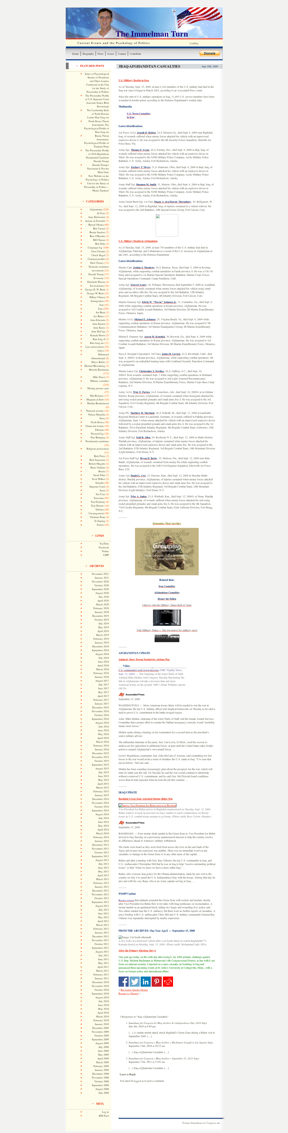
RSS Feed (104, 1115)
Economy (99, 278)
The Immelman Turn (151, 33)
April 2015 (103, 783)
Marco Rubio (98, 362)
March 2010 (102, 1016)
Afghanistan (96, 209)
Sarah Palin (99, 475)
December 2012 (100, 890)
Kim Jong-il (99, 339)
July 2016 (104, 726)
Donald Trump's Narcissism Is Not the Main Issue (98, 168)
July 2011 (104, 955)
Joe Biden (99, 316)
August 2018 (102, 654)
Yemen (100, 524)
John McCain (98, 331)
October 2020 (101, 585)
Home (75, 53)
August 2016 (102, 722)
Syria (102, 490)
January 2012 (102, 932)
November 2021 (100, 573)
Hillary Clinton (97, 297)
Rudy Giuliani (97, 467)
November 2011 (100, 940)
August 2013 (102, 860)
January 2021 (102, 577)
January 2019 (102, 642)
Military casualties (99, 380)
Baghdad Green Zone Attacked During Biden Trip (146, 799)
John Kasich (98, 323)
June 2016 (103, 730)
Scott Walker (98, 479)
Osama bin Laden (95, 426)
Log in (105, 1111)
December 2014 (100, 799)
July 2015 (104, 772)
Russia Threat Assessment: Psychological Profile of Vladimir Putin (96, 141)
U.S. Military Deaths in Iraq (134, 80)
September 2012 (100, 902)
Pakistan (99, 429)
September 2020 (100, 589)
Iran (101, 304)
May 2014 (103, 825)
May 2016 (103, 734)
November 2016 (100, 711)
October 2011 (101, 944)
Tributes (99, 509)
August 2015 (102, 768)
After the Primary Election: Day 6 (137, 950)
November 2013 (100, 848)
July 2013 (104, 863)
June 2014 (103, 821)
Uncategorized (96, 513)
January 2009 (102, 1070)
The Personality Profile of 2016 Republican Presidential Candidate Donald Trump (97, 156)
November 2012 (100, 894)
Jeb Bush (100, 312)
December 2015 (100, 753)
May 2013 (103, 871)
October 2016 (101, 715)
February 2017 (101, 699)
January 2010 (102, 1024)
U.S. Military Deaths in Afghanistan (138, 241)
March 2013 (102, 879)
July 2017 (104, 684)
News (102, 418)
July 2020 (104, 596)
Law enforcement (95, 346)
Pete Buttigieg (98, 437)
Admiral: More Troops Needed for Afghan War (144, 659)
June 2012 (103, 913)
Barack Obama (96, 224)
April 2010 (103, 1012)
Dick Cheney (97, 262)
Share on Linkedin (146, 982)
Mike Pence (99, 377)
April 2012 (103, 921)
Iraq (100, 308)
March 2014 (102, 833)
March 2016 (102, 741)
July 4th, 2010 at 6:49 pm (142, 1026)
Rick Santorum (97, 459)
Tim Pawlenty (98, 501)
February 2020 (101, 608)
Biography (88, 53)
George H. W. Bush (95, 289)
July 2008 (104, 1092)
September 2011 (100, 947)
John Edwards (97, 320)
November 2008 (100, 1077)
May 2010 (103, 1008)
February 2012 (101, 928)
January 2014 (102, 841)
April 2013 (103, 875)
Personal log (97, 433)
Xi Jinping (99, 521)
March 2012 (102, 925)
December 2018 (100, 646)
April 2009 (103, 1058)
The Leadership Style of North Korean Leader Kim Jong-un (98, 113)
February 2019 (101, 638)
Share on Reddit (168, 982)
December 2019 (100, 615)
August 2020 (102, 593)
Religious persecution (98, 448)
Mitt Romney (97, 395)
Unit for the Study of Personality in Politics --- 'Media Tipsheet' (96, 187)
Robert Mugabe (97, 463)
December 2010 (100, 982)
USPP (106, 555)
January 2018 (102, 676)
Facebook (104, 547)
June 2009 (103, 1050)
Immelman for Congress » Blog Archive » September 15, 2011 (161, 1058)
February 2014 (101, 837)
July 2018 (104, 657)
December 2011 (100, 936)
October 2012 (101, 898)
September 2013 (100, 856)
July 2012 (104, 909)
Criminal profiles (96, 259)
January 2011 (102, 978)
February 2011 (101, 974)
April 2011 (103, 966)
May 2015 (103, 780)
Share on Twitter (135, 982)
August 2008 (102, 1089)
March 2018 (102, 669)
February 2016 (101, 745)
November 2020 (100, 581)
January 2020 (102, 612)
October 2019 (101, 619)
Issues (110, 53)
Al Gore (101, 213)
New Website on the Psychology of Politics (97, 177)
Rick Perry (99, 456)
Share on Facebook (124, 982)
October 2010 (101, 989)
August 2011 (102, 951)
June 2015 (103, 776)
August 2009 (102, 1043)
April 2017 (103, 696)
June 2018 (103, 661)
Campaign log (95, 247)
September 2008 (100, 1085)
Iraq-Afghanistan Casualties (149, 66)
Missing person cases (98, 388)
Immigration (97, 301)
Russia (102, 471)
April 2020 (103, 600)
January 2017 (102, 703)
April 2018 (103, 665)
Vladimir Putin (97, 517)
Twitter (105, 551)
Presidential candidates (97, 441)
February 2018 (101, 673)
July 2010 (104, 1001)
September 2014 (100, 810)
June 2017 (103, 688)
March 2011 (102, 970)
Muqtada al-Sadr (95, 399)
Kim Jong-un (97, 343)
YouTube (104, 543)
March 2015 (102, 787)
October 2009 (101, 1035)
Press (101, 53)
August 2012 (102, 905)
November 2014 (100, 802)
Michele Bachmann (99, 369)
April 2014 (103, 829)
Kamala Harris (97, 335)
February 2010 (101, 1020)
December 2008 (100, 1073)
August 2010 (102, 997)
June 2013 (103, 867)
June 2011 (103, 959)
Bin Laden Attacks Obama (134, 989)
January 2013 (102, 886)
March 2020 (102, 604)
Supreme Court (97, 486)
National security (95, 410)
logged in (139, 1080)
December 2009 (100, 1028)
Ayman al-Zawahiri (95, 220)
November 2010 (100, 986)
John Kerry (99, 327)
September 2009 (100, 1039)
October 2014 (101, 806)
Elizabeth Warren (96, 281)
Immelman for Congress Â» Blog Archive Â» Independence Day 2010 (165, 1023)
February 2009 (101, 1066)
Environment (97, 285)
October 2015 (101, 760)
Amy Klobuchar (96, 217)
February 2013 (101, 883)
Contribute (135, 53)
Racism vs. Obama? (129, 993)
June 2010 (103, 1005)
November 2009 (100, 1031)
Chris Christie (98, 251)
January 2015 (102, 795)
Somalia (99, 482)
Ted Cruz (100, 494)
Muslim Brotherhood (98, 403)
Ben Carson (99, 228)
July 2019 (104, 623)
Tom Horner (97, 505)
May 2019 (103, 627)
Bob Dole (100, 243)
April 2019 (103, 631)
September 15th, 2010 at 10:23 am (147, 1045)
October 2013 (101, 852)
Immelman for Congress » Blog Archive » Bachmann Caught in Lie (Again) (168, 1042)
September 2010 (100, 993)
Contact (122, 53)
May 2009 (103, 1054)
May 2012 (103, 917)
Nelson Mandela (96, 414)
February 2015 (101, 791)
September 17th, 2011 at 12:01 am (147, 1061)
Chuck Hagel (98, 255)
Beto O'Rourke (97, 236)
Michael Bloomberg (94, 365)
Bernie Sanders (97, 232)
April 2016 (103, 738)
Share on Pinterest (157, 982)
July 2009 (104, 1047)
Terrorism (99, 498)
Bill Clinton (99, 240)
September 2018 (100, 650)
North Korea (97, 422)
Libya (101, 350)
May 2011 (103, 963)
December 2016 (100, 707)
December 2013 (100, 844)
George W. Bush (95, 293)
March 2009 (102, 1062)
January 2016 (102, 749)
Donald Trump (96, 274)
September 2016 (100, 718)
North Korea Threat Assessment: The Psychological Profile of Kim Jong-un (96, 126)
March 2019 (102, 635)
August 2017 (102, 680)
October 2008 (101, 1081)
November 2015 (100, 757)
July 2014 (104, 818)
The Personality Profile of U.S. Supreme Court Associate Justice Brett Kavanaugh (97, 101)
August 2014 (102, 814)
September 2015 (100, 764)
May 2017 (103, 692)
